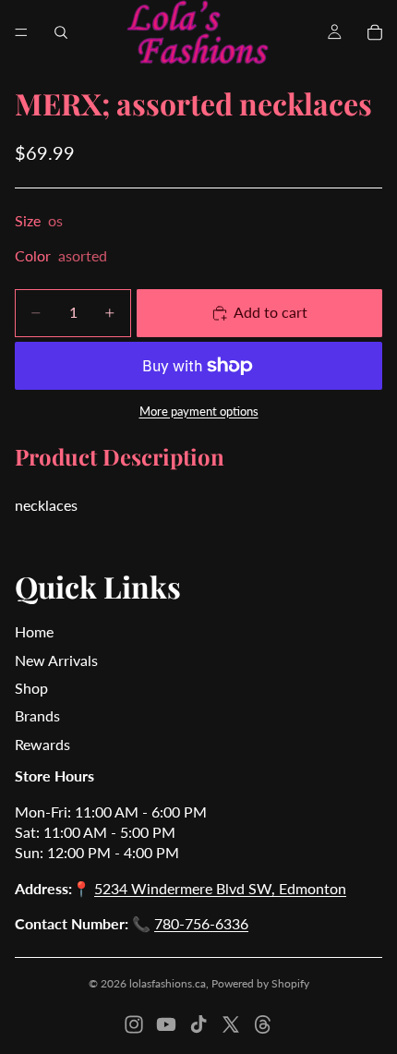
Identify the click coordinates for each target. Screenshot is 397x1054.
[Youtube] (166, 1024)
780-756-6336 (201, 923)
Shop (31, 688)
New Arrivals (56, 660)
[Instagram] (134, 1024)
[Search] (61, 32)
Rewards (42, 744)
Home (34, 631)
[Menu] (21, 32)
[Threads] (263, 1024)
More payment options (199, 411)
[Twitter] (231, 1024)
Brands (37, 715)
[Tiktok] (198, 1024)
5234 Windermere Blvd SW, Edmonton (220, 888)
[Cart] (375, 32)
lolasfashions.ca (167, 983)
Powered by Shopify (260, 983)
